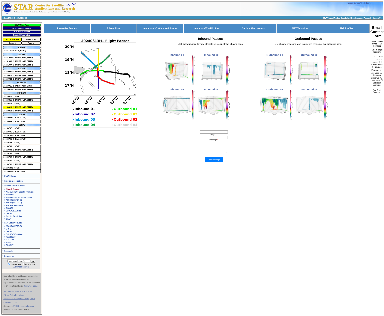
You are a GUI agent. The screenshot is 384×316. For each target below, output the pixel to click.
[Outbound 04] (311, 120)
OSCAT (9, 232)
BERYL (22, 125)
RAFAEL (21, 47)
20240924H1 (9, 79)
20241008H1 (9, 61)
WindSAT (9, 245)
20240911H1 (9, 86)
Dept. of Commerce (11, 291)
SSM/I (8, 242)
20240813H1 (9, 107)
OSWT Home (328, 18)
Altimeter (10, 195)
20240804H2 (9, 118)
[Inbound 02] (213, 86)
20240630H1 (9, 171)
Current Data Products (14, 186)
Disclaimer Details (31, 286)
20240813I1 (8, 104)
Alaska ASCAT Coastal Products (20, 192)
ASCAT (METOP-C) (14, 203)
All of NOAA (30, 264)
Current (12, 43)
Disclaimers (20, 295)
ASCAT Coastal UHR (14, 205)
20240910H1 (9, 89)
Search (32, 299)
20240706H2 (9, 132)
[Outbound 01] (276, 86)
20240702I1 (8, 153)
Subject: (214, 135)
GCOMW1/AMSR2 (13, 211)
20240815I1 (8, 96)
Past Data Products (13, 223)
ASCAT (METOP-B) (14, 200)
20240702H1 (9, 157)
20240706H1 (9, 135)
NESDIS (12, 18)
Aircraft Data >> (12, 189)
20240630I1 (8, 168)
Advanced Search (21, 267)
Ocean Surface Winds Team (359, 3)
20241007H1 (9, 65)
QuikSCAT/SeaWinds (14, 234)
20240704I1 (8, 143)
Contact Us (377, 18)
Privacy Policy (9, 295)
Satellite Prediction (14, 216)
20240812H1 (9, 111)
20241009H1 (9, 58)
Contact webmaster (26, 306)
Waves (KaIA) (31, 39)
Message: (213, 140)
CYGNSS (9, 208)
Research (367, 18)
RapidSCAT (10, 237)
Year (30, 43)
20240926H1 (9, 72)
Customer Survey (10, 302)
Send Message (214, 160)
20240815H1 (9, 100)
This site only (15, 264)
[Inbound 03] (178, 120)
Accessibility (24, 299)
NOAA (5, 18)
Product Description (342, 18)
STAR (18, 18)
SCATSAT (10, 240)
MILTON (21, 54)
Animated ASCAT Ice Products (19, 197)
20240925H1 (9, 75)
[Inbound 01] (178, 86)
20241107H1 (9, 51)
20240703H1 (9, 150)
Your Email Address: (377, 91)
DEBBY (22, 114)
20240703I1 (8, 146)
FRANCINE (22, 83)
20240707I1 (8, 128)
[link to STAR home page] (44, 13)
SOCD (24, 18)
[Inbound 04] (213, 120)
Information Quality (11, 299)
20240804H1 (9, 121)
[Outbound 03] (276, 120)
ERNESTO (21, 93)
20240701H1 (9, 164)
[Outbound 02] (311, 86)
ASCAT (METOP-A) (14, 226)
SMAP (8, 219)
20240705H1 (9, 139)
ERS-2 (8, 229)
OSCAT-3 (9, 214)
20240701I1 (8, 161)
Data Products (357, 18)
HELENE (22, 68)
